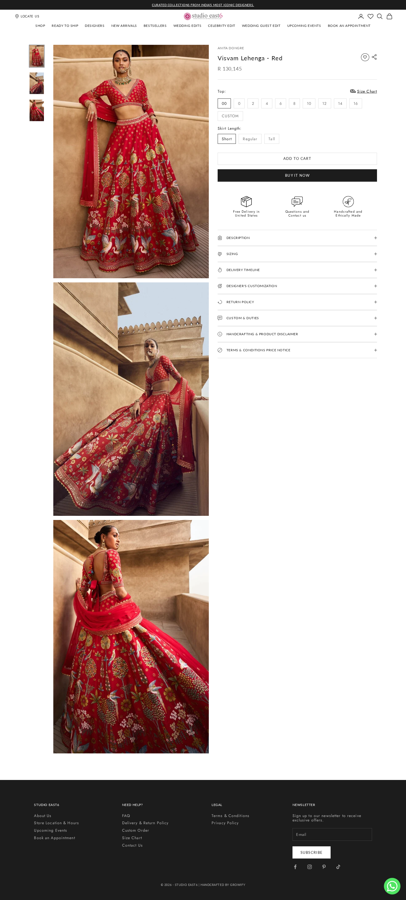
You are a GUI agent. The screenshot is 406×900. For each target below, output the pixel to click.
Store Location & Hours (56, 823)
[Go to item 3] (36, 110)
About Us (42, 815)
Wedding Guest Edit (261, 26)
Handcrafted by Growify (223, 884)
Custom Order (135, 830)
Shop (40, 26)
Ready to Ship (65, 26)
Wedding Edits (187, 26)
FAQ (126, 815)
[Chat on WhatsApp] (392, 886)
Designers (94, 26)
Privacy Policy (225, 823)
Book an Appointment (349, 26)
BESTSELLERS (155, 26)
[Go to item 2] (36, 83)
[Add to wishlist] (365, 57)
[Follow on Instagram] (309, 867)
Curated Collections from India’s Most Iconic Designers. (203, 5)
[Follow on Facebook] (295, 867)
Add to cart (297, 158)
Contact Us (132, 845)
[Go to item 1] (36, 56)
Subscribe (311, 852)
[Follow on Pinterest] (324, 867)
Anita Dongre (231, 48)
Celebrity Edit (221, 26)
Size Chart (132, 838)
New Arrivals (124, 26)
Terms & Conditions (230, 815)
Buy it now (297, 175)
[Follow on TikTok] (338, 867)
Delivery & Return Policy (145, 823)
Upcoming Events (304, 26)
